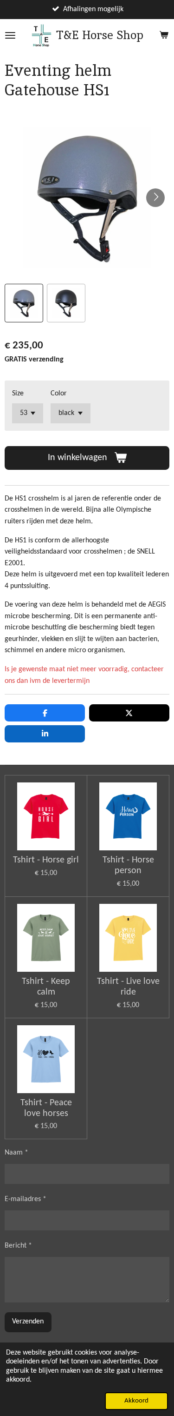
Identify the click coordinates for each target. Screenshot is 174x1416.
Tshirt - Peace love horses (46, 1108)
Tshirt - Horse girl (46, 860)
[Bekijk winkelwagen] (164, 35)
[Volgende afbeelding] (155, 197)
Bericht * (18, 1245)
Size (18, 393)
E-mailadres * (25, 1199)
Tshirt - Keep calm (46, 987)
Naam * (16, 1152)
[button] (24, 303)
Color (59, 393)
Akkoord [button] (136, 1400)
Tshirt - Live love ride (128, 987)
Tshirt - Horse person (128, 865)
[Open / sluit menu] (10, 35)
